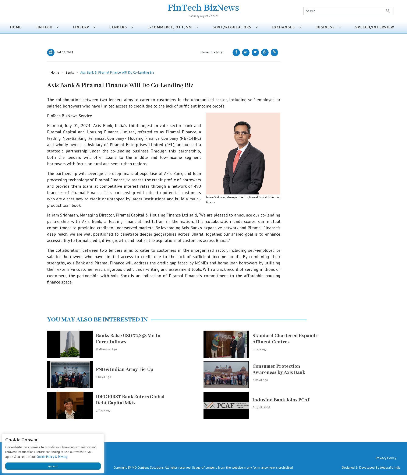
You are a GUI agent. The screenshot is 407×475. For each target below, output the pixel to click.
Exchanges (285, 27)
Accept (53, 466)
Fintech (45, 27)
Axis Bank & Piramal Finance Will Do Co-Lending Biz (117, 72)
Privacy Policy (386, 458)
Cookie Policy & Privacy (52, 457)
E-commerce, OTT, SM (172, 27)
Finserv (83, 27)
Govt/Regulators (233, 27)
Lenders (120, 27)
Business (327, 27)
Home (16, 27)
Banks (70, 72)
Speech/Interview (376, 27)
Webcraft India (390, 467)
